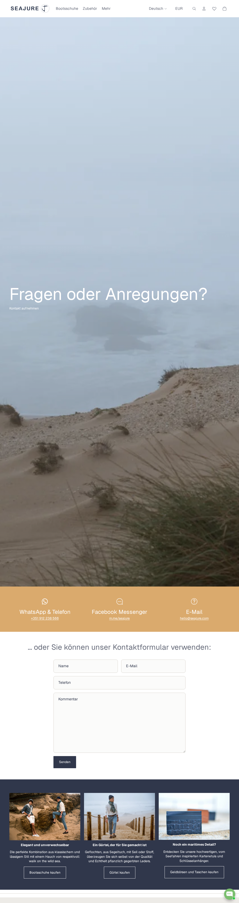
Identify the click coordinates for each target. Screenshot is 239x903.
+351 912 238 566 (45, 618)
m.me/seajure (119, 618)
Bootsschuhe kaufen (44, 872)
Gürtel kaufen (119, 872)
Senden (64, 762)
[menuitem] (106, 8)
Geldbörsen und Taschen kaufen (194, 872)
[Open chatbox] (229, 894)
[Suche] (194, 8)
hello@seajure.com (194, 618)
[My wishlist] (214, 8)
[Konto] (204, 8)
